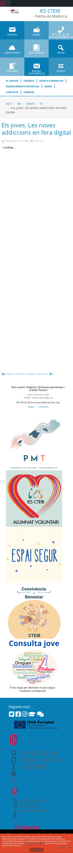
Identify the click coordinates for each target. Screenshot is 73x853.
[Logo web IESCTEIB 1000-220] (14, 11)
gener (30, 103)
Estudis (9, 373)
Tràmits (28, 80)
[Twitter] (11, 714)
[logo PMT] (34, 442)
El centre (12, 80)
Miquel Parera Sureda (17, 141)
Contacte (12, 92)
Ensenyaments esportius (22, 86)
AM (19, 103)
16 (41, 103)
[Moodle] (32, 714)
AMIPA (48, 86)
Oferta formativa (51, 80)
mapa (31, 406)
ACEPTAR (36, 850)
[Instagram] (24, 714)
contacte (43, 406)
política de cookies (34, 843)
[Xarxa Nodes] (40, 714)
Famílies (29, 92)
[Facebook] (18, 714)
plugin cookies (65, 847)
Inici (9, 103)
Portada (29, 373)
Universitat (42, 373)
